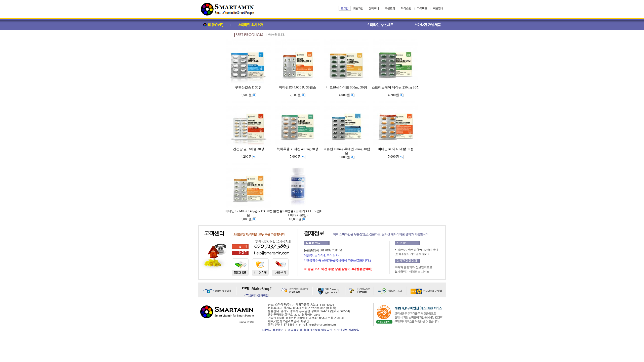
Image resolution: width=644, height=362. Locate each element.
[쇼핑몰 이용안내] (298, 329)
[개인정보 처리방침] (348, 329)
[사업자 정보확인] (273, 329)
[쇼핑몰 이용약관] (322, 329)
